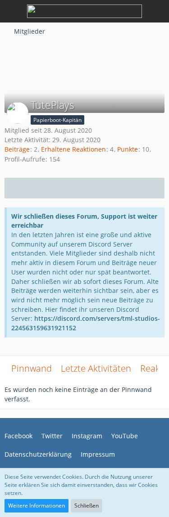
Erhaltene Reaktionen (73, 149)
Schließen (86, 505)
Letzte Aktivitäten (96, 368)
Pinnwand (31, 368)
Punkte (127, 149)
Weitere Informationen (36, 505)
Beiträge (17, 149)
